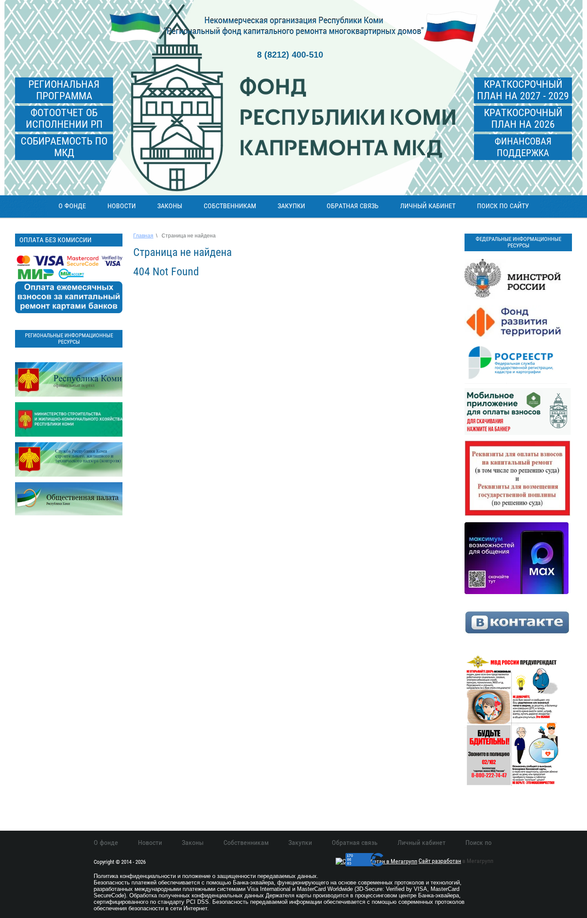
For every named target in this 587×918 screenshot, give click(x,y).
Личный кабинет (428, 206)
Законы (169, 206)
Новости (121, 206)
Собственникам (230, 206)
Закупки (291, 206)
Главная (143, 236)
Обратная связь (353, 206)
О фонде (72, 206)
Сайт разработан (440, 860)
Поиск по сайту (503, 206)
